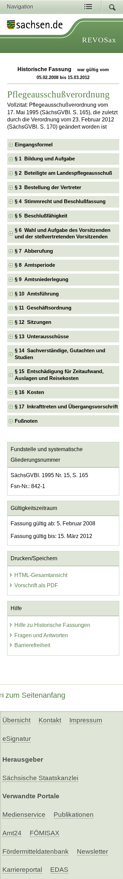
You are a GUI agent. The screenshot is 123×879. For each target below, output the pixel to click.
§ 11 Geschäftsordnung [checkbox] (43, 308)
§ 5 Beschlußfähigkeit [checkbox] (41, 216)
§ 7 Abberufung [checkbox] (34, 251)
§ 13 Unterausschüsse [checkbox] (42, 336)
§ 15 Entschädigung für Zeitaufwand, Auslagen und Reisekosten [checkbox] (59, 375)
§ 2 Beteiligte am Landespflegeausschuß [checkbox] (63, 173)
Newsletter (92, 851)
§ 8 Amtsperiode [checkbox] (35, 265)
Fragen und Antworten (41, 635)
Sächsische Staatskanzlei (40, 778)
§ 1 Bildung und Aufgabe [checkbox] (45, 158)
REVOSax (99, 40)
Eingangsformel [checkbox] (34, 144)
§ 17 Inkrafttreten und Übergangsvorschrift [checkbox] (66, 406)
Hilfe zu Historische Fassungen (52, 625)
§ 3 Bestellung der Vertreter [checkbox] (48, 187)
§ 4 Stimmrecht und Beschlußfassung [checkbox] (60, 201)
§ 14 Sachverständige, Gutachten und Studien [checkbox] (60, 354)
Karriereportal (22, 869)
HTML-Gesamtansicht (40, 575)
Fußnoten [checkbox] (26, 421)
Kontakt (50, 720)
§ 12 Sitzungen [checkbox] (33, 322)
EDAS (59, 869)
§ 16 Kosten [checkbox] (29, 392)
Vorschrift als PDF (36, 585)
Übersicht (16, 720)
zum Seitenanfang (35, 695)
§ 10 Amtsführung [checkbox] (37, 294)
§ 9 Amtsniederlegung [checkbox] (41, 279)
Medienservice (23, 814)
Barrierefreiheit (32, 645)
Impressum (85, 720)
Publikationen (74, 814)
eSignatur (16, 738)
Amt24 (12, 833)
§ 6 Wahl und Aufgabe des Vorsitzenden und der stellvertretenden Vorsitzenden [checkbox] (62, 233)
